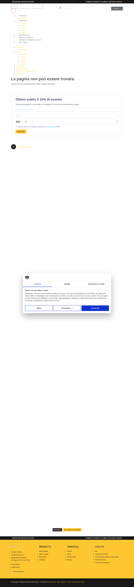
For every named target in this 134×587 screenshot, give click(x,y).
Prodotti (23, 16)
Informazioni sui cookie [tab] (96, 284)
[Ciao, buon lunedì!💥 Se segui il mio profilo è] (81, 273)
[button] (67, 45)
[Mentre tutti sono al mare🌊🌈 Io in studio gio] (109, 443)
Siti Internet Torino (78, 582)
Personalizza (66, 308)
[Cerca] (13, 11)
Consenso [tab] (37, 284)
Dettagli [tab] (67, 284)
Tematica (23, 21)
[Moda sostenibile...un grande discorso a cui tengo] (53, 380)
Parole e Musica (26, 37)
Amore (22, 25)
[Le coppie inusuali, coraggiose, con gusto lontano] (24, 491)
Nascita (22, 33)
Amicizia (23, 23)
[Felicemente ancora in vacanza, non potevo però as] (81, 488)
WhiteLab (52, 582)
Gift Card (23, 42)
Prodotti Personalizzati (30, 40)
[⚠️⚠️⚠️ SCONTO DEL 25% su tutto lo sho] (81, 168)
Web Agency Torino (64, 582)
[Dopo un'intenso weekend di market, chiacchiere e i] (24, 181)
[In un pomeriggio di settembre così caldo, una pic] (109, 366)
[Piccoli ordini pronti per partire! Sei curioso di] (81, 373)
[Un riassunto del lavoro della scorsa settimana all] (24, 448)
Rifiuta (39, 308)
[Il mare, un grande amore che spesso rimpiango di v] (53, 495)
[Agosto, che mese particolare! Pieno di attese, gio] (53, 442)
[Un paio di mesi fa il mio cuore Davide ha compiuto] (109, 499)
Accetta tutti (95, 308)
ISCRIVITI (20, 131)
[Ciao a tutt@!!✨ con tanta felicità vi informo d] (109, 227)
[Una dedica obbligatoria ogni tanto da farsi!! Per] (53, 228)
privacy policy (50, 126)
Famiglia (23, 30)
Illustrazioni (24, 18)
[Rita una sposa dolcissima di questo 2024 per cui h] (81, 450)
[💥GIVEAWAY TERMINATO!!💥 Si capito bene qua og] (24, 390)
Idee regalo (24, 35)
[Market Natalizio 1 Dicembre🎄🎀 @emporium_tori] (53, 163)
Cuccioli (23, 28)
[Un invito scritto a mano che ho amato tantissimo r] (109, 159)
